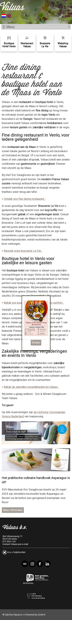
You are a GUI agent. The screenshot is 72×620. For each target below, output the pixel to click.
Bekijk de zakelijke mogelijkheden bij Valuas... (31, 387)
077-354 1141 (9, 541)
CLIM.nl (41, 614)
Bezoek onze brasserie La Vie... (23, 250)
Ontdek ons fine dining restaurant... (25, 199)
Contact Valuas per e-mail (15, 544)
